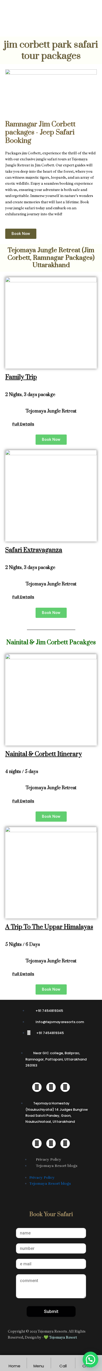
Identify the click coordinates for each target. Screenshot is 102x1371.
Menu (38, 1366)
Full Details (23, 424)
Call (63, 1366)
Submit (51, 1311)
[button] (45, 424)
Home (14, 1366)
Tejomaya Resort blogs (56, 1165)
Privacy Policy (48, 1159)
